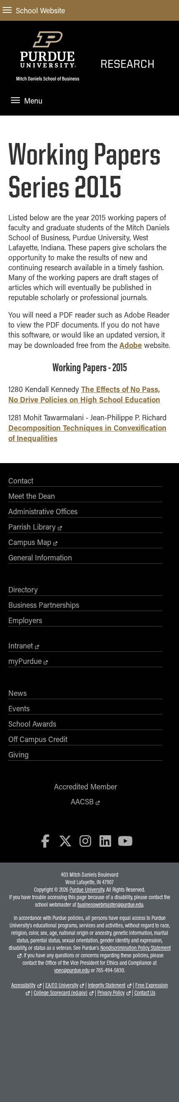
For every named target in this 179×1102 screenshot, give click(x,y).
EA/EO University (61, 985)
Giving (18, 754)
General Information (40, 557)
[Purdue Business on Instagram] (85, 840)
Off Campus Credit (37, 739)
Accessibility (23, 985)
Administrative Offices (42, 511)
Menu (33, 101)
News (17, 693)
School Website (40, 10)
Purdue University (87, 889)
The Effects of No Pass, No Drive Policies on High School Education (84, 394)
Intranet (20, 646)
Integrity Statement (106, 985)
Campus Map (29, 542)
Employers (25, 620)
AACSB (82, 801)
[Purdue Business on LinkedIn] (105, 840)
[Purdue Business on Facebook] (45, 840)
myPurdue (25, 661)
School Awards (32, 724)
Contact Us (144, 992)
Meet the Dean (31, 496)
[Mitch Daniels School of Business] (47, 83)
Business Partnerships (43, 605)
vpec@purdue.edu (72, 970)
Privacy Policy (110, 992)
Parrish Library (32, 527)
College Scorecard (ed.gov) (60, 992)
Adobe (130, 345)
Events (19, 708)
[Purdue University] (47, 49)
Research (127, 63)
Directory (23, 589)
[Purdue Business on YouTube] (125, 840)
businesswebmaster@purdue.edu (110, 904)
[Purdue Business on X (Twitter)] (65, 840)
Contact (20, 481)
